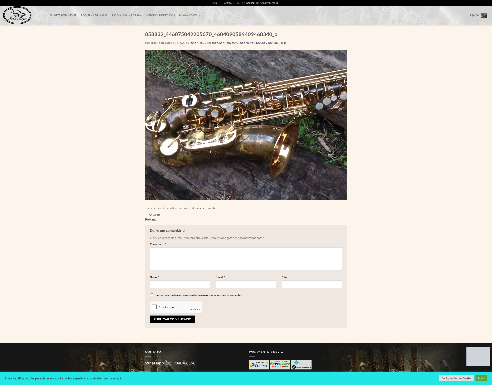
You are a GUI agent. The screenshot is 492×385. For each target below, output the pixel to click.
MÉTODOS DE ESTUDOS (160, 15)
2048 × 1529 (197, 42)
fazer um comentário (207, 208)
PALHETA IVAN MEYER (63, 15)
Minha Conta (188, 15)
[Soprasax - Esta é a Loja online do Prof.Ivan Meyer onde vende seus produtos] (22, 15)
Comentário (158, 244)
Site (284, 277)
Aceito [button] (481, 378)
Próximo (152, 219)
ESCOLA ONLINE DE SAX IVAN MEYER (258, 2)
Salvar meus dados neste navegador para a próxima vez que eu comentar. (199, 295)
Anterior (152, 214)
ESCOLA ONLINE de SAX (126, 15)
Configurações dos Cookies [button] (456, 378)
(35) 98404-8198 (180, 362)
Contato (227, 2)
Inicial (215, 2)
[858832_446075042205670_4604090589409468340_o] (246, 124)
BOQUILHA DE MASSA (94, 15)
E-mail (220, 277)
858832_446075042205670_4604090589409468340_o (248, 42)
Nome (154, 277)
